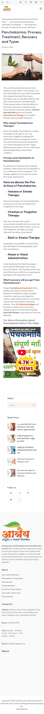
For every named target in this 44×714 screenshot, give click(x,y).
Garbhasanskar (8, 585)
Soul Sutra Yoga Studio (11, 589)
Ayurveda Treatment (10, 575)
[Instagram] (25, 2)
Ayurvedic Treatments (11, 593)
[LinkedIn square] (30, 2)
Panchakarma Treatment (12, 578)
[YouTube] (36, 2)
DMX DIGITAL (22, 709)
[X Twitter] (41, 2)
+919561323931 (14, 623)
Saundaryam (7, 582)
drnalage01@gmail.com (16, 643)
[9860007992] (3, 2)
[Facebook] (20, 2)
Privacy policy (7, 596)
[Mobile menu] (41, 9)
